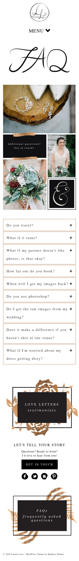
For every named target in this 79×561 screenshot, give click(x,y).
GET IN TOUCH (39, 464)
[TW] (35, 476)
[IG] (44, 476)
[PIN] (54, 476)
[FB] (25, 476)
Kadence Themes (56, 554)
